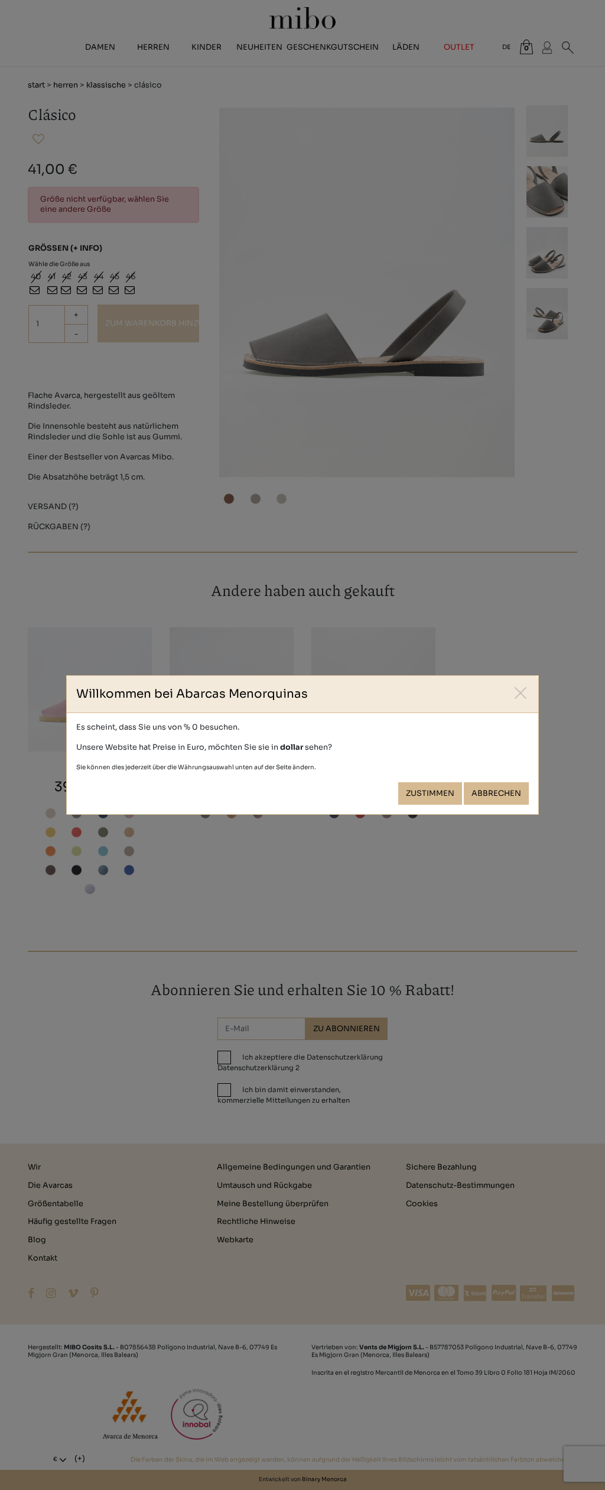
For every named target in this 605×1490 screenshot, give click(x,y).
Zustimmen (430, 793)
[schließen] (520, 693)
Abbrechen (496, 793)
